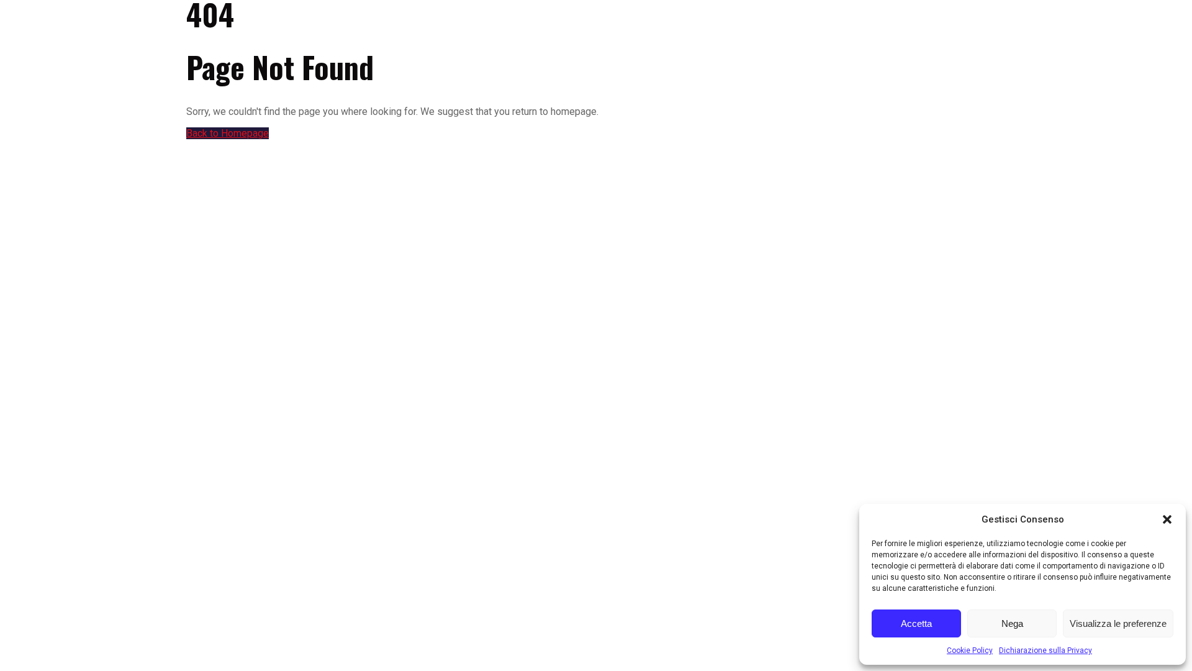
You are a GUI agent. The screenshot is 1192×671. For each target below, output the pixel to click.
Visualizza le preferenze (1118, 623)
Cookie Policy (970, 650)
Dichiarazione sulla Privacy (1045, 650)
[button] (1167, 519)
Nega (1012, 623)
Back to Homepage (227, 133)
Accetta (916, 623)
